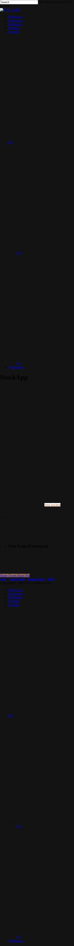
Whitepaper (15, 940)
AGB (50, 579)
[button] (52, 505)
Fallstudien (15, 597)
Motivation (15, 590)
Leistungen (15, 593)
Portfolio (14, 601)
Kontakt (13, 605)
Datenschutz (36, 579)
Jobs (3, 579)
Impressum (17, 579)
